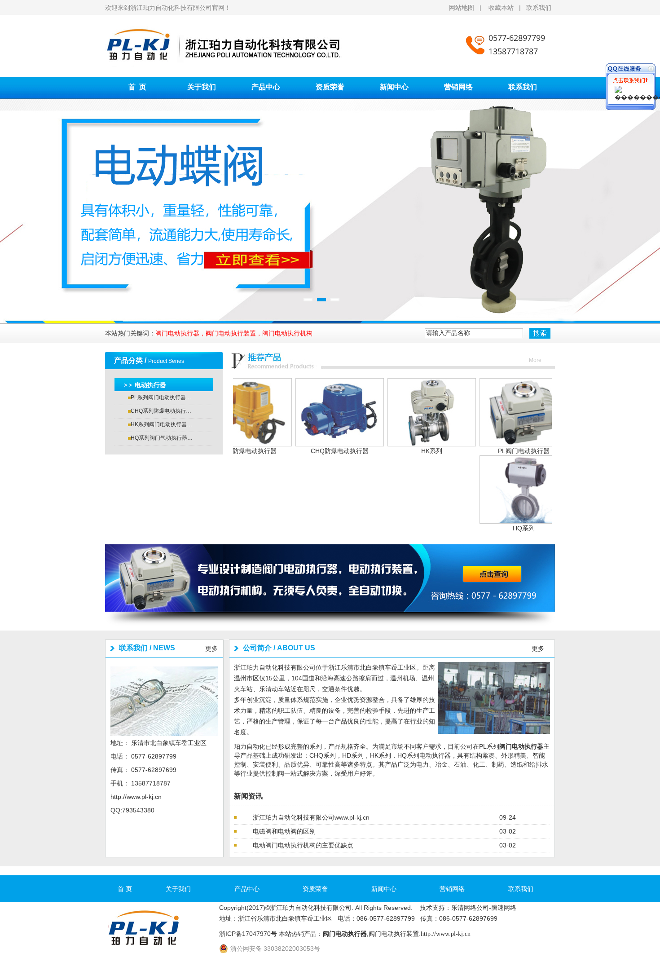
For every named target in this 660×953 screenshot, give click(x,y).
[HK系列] (395, 411)
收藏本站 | (507, 7)
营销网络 (458, 87)
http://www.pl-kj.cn (136, 796)
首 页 (137, 87)
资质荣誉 (330, 87)
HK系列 (395, 450)
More (535, 360)
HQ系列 (487, 528)
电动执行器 (150, 384)
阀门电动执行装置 (394, 934)
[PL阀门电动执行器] (487, 411)
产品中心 (265, 87)
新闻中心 (394, 87)
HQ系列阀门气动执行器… (162, 438)
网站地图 (462, 7)
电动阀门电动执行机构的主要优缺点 (303, 845)
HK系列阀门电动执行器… (161, 424)
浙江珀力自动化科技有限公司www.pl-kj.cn (311, 817)
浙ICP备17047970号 (248, 933)
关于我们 (201, 87)
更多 (211, 648)
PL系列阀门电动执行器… (161, 397)
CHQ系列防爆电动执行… (161, 411)
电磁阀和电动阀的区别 (284, 831)
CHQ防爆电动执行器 (303, 450)
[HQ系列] (487, 489)
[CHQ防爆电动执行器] (303, 411)
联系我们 (538, 7)
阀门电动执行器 (521, 746)
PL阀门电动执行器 (487, 450)
